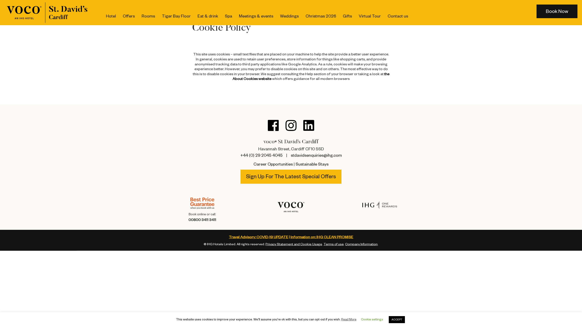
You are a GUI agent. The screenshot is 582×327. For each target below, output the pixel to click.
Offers (129, 16)
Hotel (111, 16)
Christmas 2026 (321, 16)
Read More (348, 319)
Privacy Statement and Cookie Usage (294, 244)
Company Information (361, 244)
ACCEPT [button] (396, 319)
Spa (228, 16)
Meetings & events (256, 16)
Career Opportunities (273, 164)
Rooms (148, 16)
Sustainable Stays (312, 164)
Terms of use (334, 244)
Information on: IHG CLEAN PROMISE (322, 237)
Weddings (289, 16)
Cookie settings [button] (372, 319)
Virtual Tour (370, 16)
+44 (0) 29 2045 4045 (261, 155)
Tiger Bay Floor (176, 16)
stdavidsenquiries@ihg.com (316, 155)
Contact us (398, 16)
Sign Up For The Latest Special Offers (291, 177)
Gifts (347, 16)
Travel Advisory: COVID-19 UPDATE (258, 237)
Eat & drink (208, 16)
